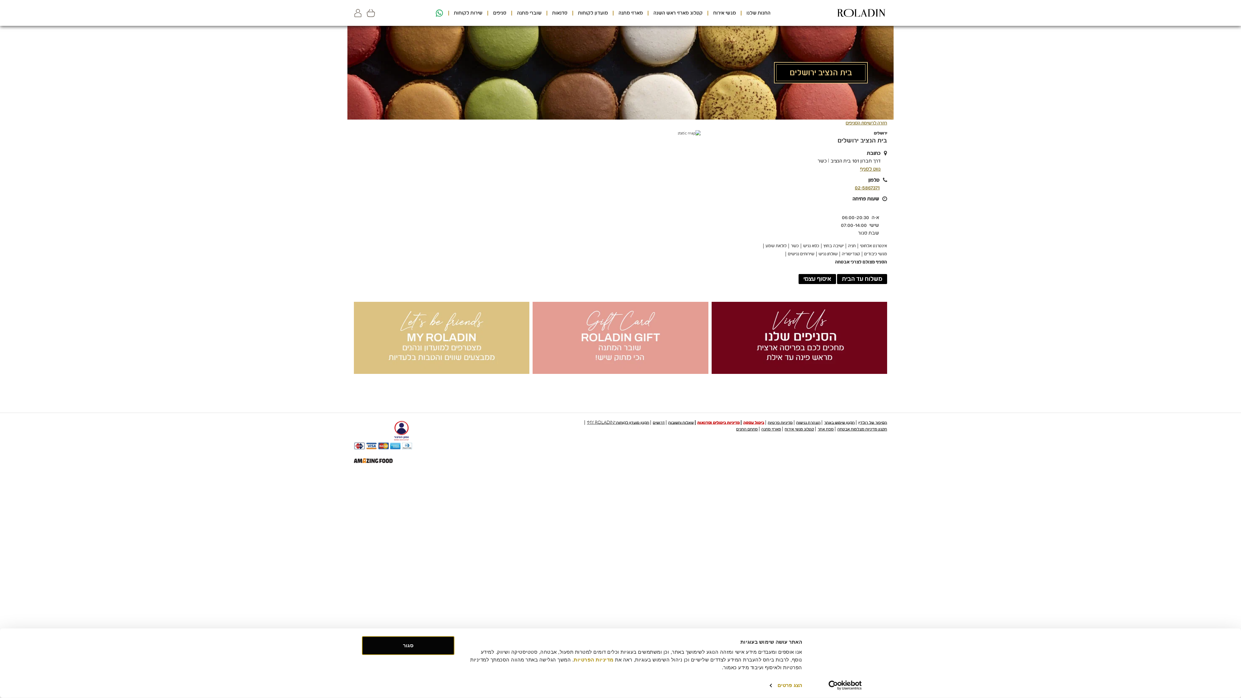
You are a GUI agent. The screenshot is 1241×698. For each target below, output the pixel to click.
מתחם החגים (747, 429)
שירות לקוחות (468, 12)
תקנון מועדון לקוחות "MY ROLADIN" (618, 422)
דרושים (659, 422)
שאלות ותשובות (681, 422)
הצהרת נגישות (808, 422)
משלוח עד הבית (862, 278)
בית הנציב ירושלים (862, 140)
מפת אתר (826, 429)
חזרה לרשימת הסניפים (866, 123)
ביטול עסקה (753, 422)
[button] (358, 13)
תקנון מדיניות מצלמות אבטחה (862, 429)
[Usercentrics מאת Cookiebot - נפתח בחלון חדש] (845, 685)
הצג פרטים (790, 685)
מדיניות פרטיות (780, 422)
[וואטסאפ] (438, 13)
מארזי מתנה (631, 12)
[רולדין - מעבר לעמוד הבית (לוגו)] (861, 13)
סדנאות (559, 12)
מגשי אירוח (724, 12)
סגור (408, 645)
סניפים (499, 12)
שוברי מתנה (529, 12)
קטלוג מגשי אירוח (799, 429)
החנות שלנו (758, 12)
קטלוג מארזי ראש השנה (678, 12)
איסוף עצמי (817, 278)
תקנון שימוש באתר (839, 422)
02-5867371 (867, 187)
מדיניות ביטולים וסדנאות (718, 422)
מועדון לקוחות (593, 12)
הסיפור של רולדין (872, 422)
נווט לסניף (870, 169)
